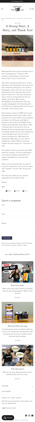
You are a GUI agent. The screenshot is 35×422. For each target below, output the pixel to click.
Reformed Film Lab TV (10, 18)
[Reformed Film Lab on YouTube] (32, 415)
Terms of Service (18, 245)
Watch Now (17, 297)
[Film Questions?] (17, 355)
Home (3, 18)
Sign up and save (11, 398)
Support (6, 391)
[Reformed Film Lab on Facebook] (26, 415)
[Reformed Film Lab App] (17, 312)
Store (5, 386)
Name (3, 205)
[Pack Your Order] (17, 272)
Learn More (17, 340)
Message (4, 223)
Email (3, 214)
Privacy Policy (6, 245)
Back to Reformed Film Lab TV (19, 254)
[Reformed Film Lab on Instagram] (29, 415)
